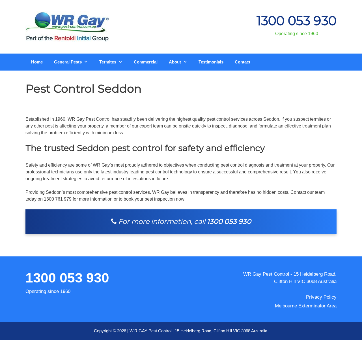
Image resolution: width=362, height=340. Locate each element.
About (175, 62)
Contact (242, 62)
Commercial (146, 62)
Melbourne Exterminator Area (306, 306)
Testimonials (211, 62)
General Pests (68, 62)
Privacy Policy (321, 297)
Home (37, 62)
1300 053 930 (297, 20)
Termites (107, 62)
